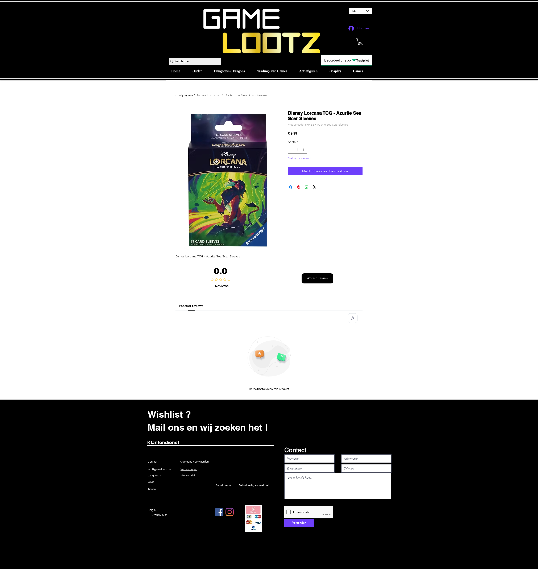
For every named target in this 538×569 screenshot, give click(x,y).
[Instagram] (229, 512)
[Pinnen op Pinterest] (298, 187)
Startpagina (184, 95)
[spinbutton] (297, 149)
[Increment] (304, 149)
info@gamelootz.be (159, 469)
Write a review (317, 278)
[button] (360, 41)
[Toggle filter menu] (352, 318)
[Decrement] (291, 149)
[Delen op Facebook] (290, 187)
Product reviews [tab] (191, 306)
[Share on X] (314, 187)
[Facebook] (219, 512)
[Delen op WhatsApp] (306, 187)
